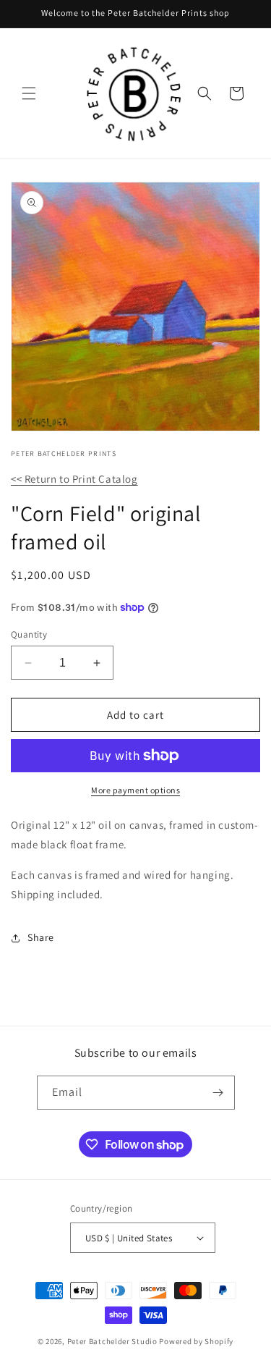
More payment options (135, 790)
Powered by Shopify (196, 1341)
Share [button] (40, 937)
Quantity (29, 634)
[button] (29, 93)
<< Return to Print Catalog (74, 479)
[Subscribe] (218, 1093)
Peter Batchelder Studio (112, 1341)
